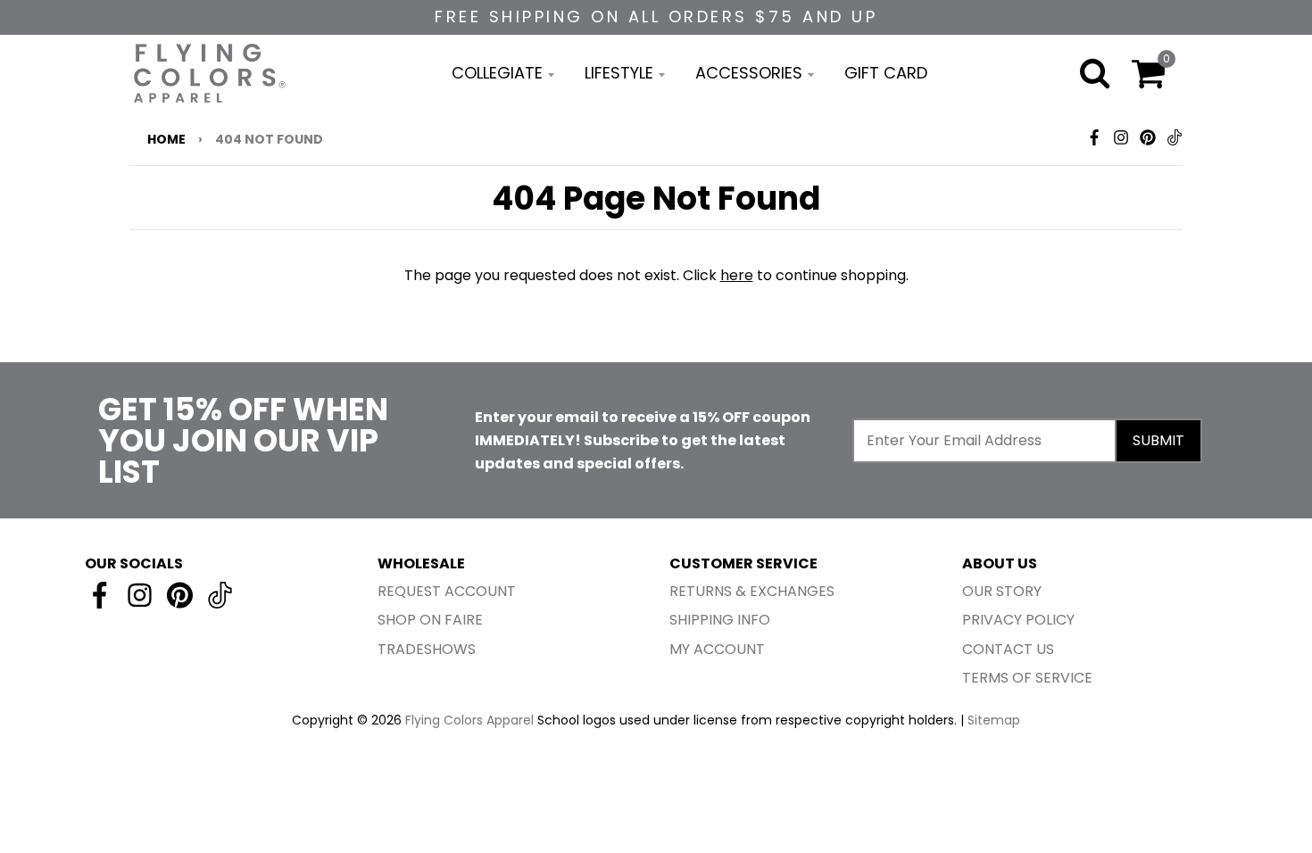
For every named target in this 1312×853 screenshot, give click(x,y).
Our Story (1002, 591)
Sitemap (993, 720)
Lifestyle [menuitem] (619, 73)
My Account (717, 649)
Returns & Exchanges (752, 591)
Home (166, 139)
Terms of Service (1027, 677)
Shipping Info (719, 619)
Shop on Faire (430, 619)
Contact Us (1008, 649)
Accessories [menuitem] (748, 73)
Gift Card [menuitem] (885, 73)
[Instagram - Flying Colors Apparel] (1121, 137)
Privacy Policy (1018, 619)
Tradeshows (427, 649)
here (736, 275)
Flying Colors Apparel (469, 720)
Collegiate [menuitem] (497, 73)
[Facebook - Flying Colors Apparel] (1094, 137)
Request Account (447, 591)
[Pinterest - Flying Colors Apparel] (1148, 137)
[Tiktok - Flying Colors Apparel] (1175, 137)
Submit (1158, 440)
